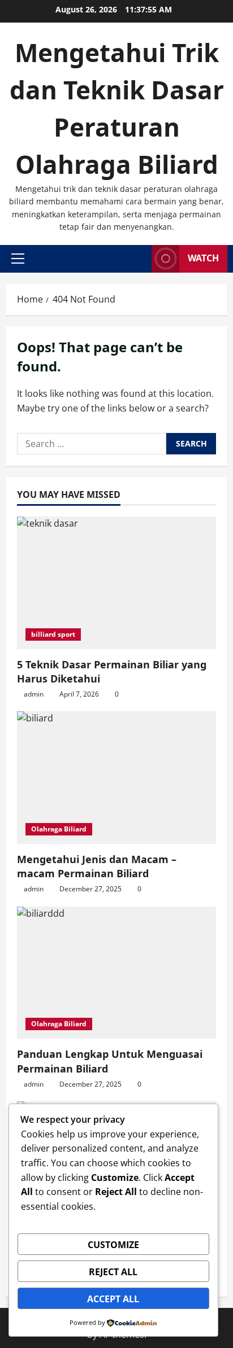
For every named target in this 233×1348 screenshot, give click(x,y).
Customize (113, 1244)
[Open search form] (139, 259)
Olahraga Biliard (59, 829)
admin (34, 694)
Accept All (113, 1299)
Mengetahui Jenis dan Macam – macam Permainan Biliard (96, 866)
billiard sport (53, 634)
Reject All (113, 1272)
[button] (18, 258)
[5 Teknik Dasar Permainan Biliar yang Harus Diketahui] (116, 583)
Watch (203, 258)
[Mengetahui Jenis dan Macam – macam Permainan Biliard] (116, 777)
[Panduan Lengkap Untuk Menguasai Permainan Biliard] (116, 973)
